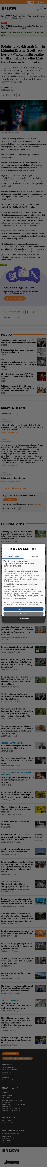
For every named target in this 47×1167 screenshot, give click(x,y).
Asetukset (23, 614)
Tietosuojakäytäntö (23, 618)
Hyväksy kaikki (23, 609)
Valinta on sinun (12, 556)
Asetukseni (34, 556)
